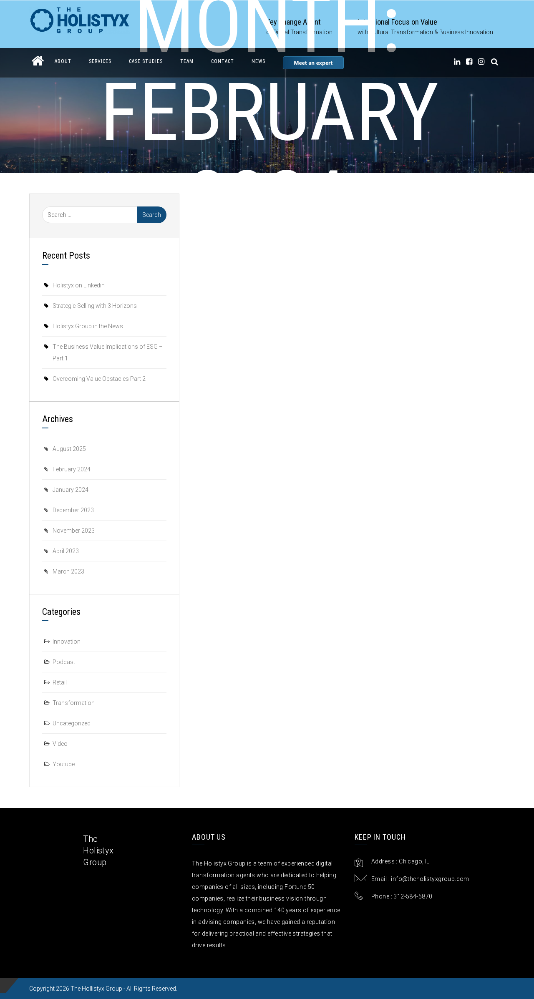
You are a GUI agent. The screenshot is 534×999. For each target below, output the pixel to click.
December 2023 (73, 510)
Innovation (67, 641)
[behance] (495, 61)
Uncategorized (72, 723)
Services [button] (100, 61)
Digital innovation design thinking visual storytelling (415, 321)
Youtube (64, 764)
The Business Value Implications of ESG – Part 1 (108, 352)
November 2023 (74, 530)
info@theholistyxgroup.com (430, 879)
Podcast (64, 662)
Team (187, 61)
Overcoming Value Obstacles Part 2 (99, 378)
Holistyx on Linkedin (79, 285)
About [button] (63, 61)
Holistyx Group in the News (266, 268)
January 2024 (70, 489)
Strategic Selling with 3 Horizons (95, 305)
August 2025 (69, 448)
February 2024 (72, 469)
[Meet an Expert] (313, 63)
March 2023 (68, 571)
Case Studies (146, 61)
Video (60, 743)
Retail (60, 682)
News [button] (258, 61)
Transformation (74, 703)
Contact (222, 61)
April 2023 (66, 551)
